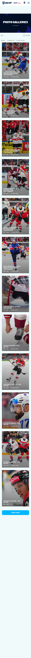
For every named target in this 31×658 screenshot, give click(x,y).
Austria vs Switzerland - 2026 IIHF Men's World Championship (12, 151)
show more (15, 512)
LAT (4, 193)
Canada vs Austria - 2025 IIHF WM (11, 462)
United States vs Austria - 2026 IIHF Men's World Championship (12, 73)
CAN (4, 465)
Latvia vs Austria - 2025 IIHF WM (11, 346)
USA (4, 76)
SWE (8, 504)
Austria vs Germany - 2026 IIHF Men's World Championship (12, 112)
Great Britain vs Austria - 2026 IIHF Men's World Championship (12, 268)
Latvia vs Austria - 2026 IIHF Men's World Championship (11, 190)
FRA (8, 426)
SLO (4, 387)
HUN (8, 232)
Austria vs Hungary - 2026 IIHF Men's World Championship (12, 229)
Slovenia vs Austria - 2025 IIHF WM (12, 385)
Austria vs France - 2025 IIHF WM (11, 424)
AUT (8, 76)
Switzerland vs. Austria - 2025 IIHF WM (12, 307)
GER (8, 115)
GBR (4, 271)
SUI (7, 154)
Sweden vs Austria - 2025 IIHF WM (12, 501)
